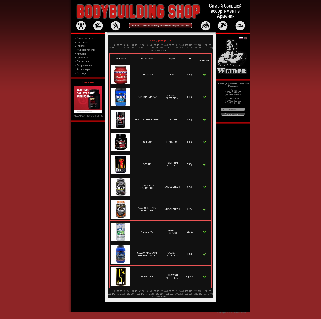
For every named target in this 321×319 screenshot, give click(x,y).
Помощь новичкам (161, 25)
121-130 (207, 45)
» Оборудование (84, 65)
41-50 (141, 45)
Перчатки (81, 73)
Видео (175, 25)
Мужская (81, 80)
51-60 (149, 45)
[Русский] (241, 38)
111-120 (197, 45)
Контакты (185, 25)
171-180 (150, 48)
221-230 (198, 48)
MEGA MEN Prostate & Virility (88, 115)
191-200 (169, 48)
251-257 (164, 50)
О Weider (145, 25)
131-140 (111, 48)
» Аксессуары (82, 69)
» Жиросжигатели (85, 49)
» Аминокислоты (84, 38)
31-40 (134, 45)
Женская (81, 77)
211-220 (188, 48)
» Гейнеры (80, 46)
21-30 (126, 45)
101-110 (188, 45)
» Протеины (81, 57)
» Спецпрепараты (84, 61)
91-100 (179, 45)
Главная (135, 25)
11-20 (119, 45)
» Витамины (81, 42)
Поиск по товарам (232, 114)
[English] (245, 38)
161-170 (140, 48)
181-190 (159, 48)
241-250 (155, 50)
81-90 (171, 45)
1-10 (112, 45)
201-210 (179, 48)
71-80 (164, 45)
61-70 (156, 45)
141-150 (121, 48)
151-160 (130, 48)
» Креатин (80, 53)
